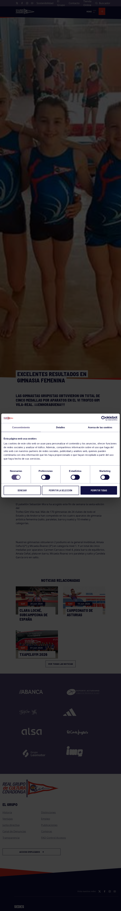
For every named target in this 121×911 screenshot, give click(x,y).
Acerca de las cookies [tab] (100, 427)
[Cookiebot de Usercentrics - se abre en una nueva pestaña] (103, 418)
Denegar (22, 490)
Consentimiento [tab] (21, 427)
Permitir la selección (60, 490)
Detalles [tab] (60, 427)
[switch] (45, 477)
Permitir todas (99, 490)
